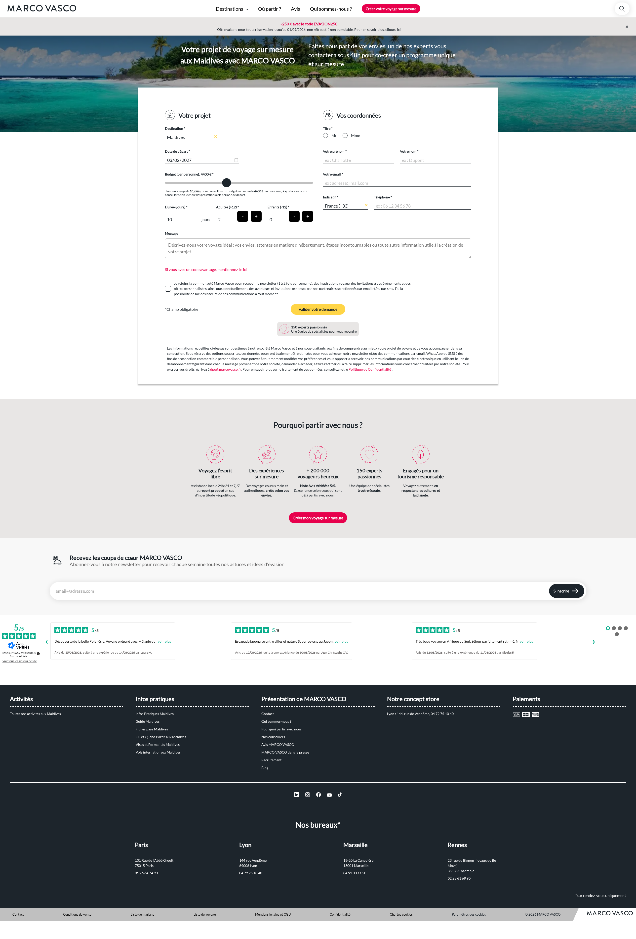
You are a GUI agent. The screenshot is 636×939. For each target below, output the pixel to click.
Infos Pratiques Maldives (155, 714)
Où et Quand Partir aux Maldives (161, 737)
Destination (174, 128)
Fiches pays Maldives (152, 729)
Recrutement (271, 760)
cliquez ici (393, 29)
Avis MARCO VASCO (277, 744)
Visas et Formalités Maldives (158, 744)
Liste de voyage (205, 914)
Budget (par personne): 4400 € (188, 174)
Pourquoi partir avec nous (281, 729)
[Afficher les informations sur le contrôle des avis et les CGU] (38, 654)
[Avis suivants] (593, 642)
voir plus (164, 641)
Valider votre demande (318, 309)
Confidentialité (340, 914)
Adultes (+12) (226, 207)
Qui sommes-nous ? (276, 721)
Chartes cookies (401, 914)
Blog (264, 767)
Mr (334, 135)
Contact (267, 714)
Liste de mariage (142, 914)
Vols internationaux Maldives (158, 752)
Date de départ (176, 151)
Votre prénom (334, 151)
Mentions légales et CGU (273, 914)
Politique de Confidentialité (370, 369)
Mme (355, 135)
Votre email (332, 174)
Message (171, 233)
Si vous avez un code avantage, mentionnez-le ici (206, 269)
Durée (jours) (175, 207)
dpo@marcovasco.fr (225, 369)
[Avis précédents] (46, 642)
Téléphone (382, 197)
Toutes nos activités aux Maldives (35, 714)
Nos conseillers (273, 737)
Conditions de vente (77, 914)
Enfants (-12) (277, 207)
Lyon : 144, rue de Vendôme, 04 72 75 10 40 (420, 714)
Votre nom (408, 151)
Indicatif (329, 197)
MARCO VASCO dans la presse (285, 752)
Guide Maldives (147, 721)
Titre (326, 128)
